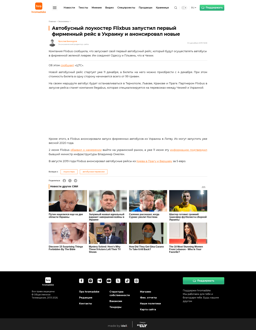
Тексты (83, 7)
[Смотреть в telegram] (99, 281)
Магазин (145, 291)
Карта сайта (148, 309)
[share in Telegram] (75, 180)
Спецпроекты (126, 7)
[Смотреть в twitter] (118, 281)
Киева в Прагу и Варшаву (154, 161)
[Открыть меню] (55, 8)
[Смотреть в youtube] (109, 281)
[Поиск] (176, 8)
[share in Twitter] (70, 180)
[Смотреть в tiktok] (127, 281)
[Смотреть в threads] (136, 281)
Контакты (85, 303)
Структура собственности (119, 293)
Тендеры (115, 307)
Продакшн (145, 7)
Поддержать (214, 7)
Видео (109, 7)
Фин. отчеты (148, 297)
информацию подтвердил (188, 150)
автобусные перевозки (94, 172)
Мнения (97, 7)
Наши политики (150, 303)
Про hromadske (89, 291)
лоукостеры (69, 172)
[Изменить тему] (184, 7)
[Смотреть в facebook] (81, 281)
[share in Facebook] (64, 180)
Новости (69, 7)
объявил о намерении (86, 150)
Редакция (85, 297)
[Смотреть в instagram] (90, 281)
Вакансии (115, 301)
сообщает (67, 65)
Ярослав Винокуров (67, 41)
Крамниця (162, 7)
